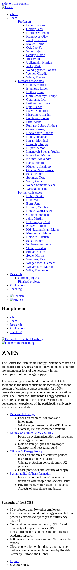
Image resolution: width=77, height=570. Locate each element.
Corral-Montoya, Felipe (41, 96)
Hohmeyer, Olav (37, 36)
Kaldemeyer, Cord (38, 222)
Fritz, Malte (33, 122)
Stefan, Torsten (36, 248)
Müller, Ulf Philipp (38, 166)
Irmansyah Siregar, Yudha (43, 151)
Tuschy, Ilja (33, 58)
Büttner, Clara (35, 92)
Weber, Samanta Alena (41, 185)
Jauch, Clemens (36, 40)
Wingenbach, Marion (40, 266)
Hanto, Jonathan (36, 136)
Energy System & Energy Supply (31, 432)
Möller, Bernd (35, 44)
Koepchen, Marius (38, 155)
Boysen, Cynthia (37, 207)
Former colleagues (30, 192)
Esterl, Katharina (37, 110)
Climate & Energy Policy (26, 451)
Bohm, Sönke (35, 196)
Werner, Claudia (36, 73)
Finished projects (29, 281)
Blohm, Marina (36, 84)
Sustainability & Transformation (30, 473)
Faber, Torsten (35, 25)
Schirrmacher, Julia (38, 244)
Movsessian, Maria (38, 233)
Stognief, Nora (35, 177)
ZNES (14, 14)
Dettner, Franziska (38, 103)
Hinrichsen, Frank (38, 32)
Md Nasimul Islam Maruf (42, 229)
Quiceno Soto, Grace (40, 170)
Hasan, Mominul (37, 140)
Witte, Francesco (37, 270)
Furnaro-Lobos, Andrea (41, 125)
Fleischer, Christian (38, 114)
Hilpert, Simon (35, 148)
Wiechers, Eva (35, 259)
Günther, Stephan (37, 214)
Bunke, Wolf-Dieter (39, 211)
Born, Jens (33, 203)
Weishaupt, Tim (36, 188)
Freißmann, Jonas (37, 118)
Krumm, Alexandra (38, 159)
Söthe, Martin (35, 255)
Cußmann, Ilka (36, 99)
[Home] (7, 7)
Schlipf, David (35, 55)
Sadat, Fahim (34, 174)
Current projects (28, 278)
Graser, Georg (35, 129)
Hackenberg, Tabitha (39, 133)
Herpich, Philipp (37, 144)
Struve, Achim (35, 252)
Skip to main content (15, 3)
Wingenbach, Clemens (40, 263)
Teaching (16, 289)
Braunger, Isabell (37, 88)
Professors (24, 21)
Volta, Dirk (33, 66)
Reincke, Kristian (37, 237)
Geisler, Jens (34, 29)
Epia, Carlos (34, 107)
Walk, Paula (34, 181)
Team (13, 18)
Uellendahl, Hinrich (39, 62)
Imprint (14, 561)
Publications (18, 285)
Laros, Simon (35, 162)
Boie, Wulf (33, 200)
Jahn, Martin (34, 218)
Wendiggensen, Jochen (41, 70)
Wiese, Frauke (35, 77)
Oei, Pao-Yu (34, 47)
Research (16, 274)
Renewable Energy (22, 414)
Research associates (31, 81)
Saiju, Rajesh (34, 51)
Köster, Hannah (36, 226)
